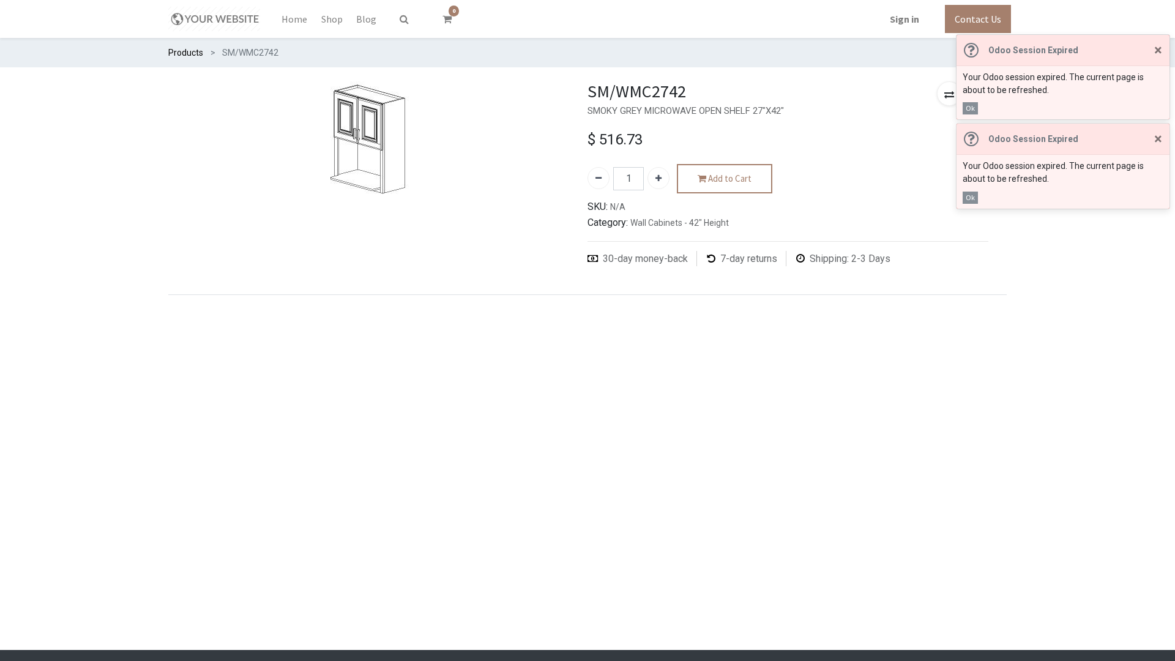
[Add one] (658, 178)
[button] (949, 93)
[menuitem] (294, 19)
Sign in (904, 19)
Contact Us (978, 19)
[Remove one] (599, 178)
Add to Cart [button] (729, 178)
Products (185, 53)
